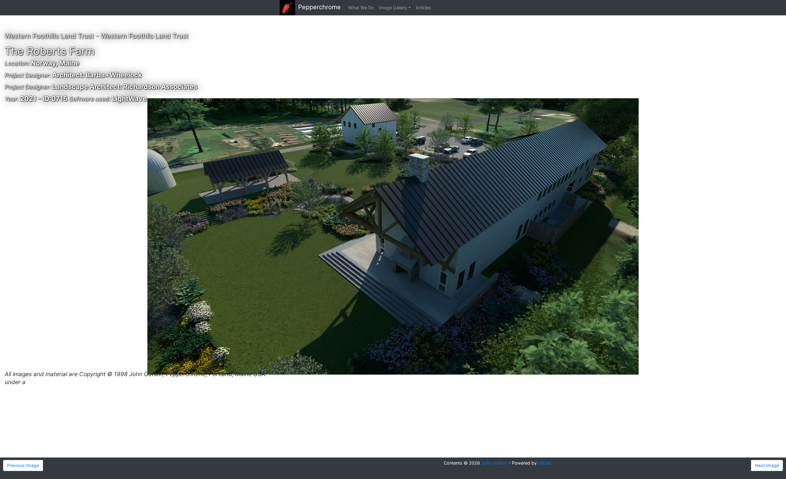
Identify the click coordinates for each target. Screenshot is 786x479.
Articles (423, 7)
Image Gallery (393, 7)
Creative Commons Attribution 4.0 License (84, 382)
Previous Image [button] (23, 465)
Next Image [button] (767, 465)
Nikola (544, 462)
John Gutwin (494, 462)
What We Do (361, 7)
